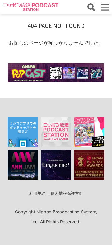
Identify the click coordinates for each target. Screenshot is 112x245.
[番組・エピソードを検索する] (91, 7)
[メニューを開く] (105, 7)
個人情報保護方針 (67, 193)
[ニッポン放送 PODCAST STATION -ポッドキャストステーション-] (30, 7)
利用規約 (37, 193)
